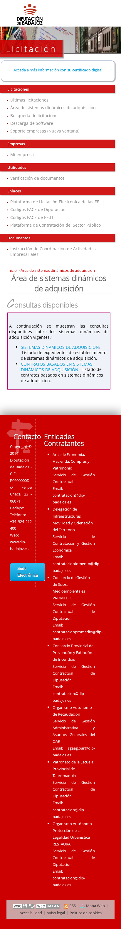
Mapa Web (95, 905)
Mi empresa (22, 154)
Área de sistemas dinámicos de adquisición (53, 107)
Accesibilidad (31, 912)
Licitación (31, 48)
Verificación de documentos (37, 178)
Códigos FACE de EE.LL (32, 217)
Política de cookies (86, 912)
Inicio (12, 270)
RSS (72, 905)
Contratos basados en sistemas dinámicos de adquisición (57, 366)
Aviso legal (56, 912)
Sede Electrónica (27, 572)
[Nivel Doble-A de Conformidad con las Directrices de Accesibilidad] (48, 905)
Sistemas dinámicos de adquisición (60, 347)
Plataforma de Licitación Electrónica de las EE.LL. (58, 202)
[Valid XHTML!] (24, 905)
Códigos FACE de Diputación (37, 209)
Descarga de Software (31, 123)
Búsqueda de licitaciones (35, 115)
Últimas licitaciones (29, 100)
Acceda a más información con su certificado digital (58, 70)
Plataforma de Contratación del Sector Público (55, 225)
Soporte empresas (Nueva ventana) (44, 131)
